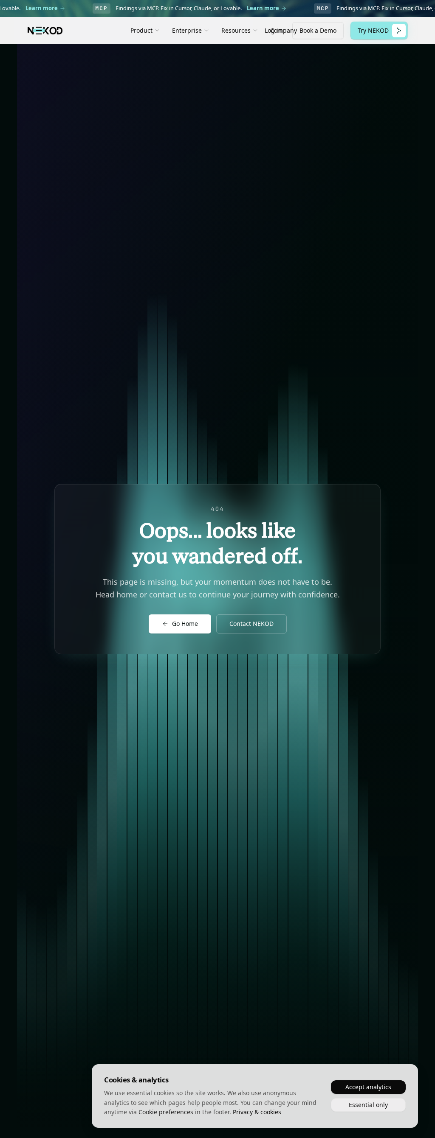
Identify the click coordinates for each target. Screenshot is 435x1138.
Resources (236, 30)
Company (283, 30)
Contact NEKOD (251, 623)
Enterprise (187, 30)
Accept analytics (368, 1087)
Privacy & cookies (257, 1112)
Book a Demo (317, 30)
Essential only (368, 1105)
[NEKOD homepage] (45, 30)
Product (141, 30)
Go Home (185, 623)
